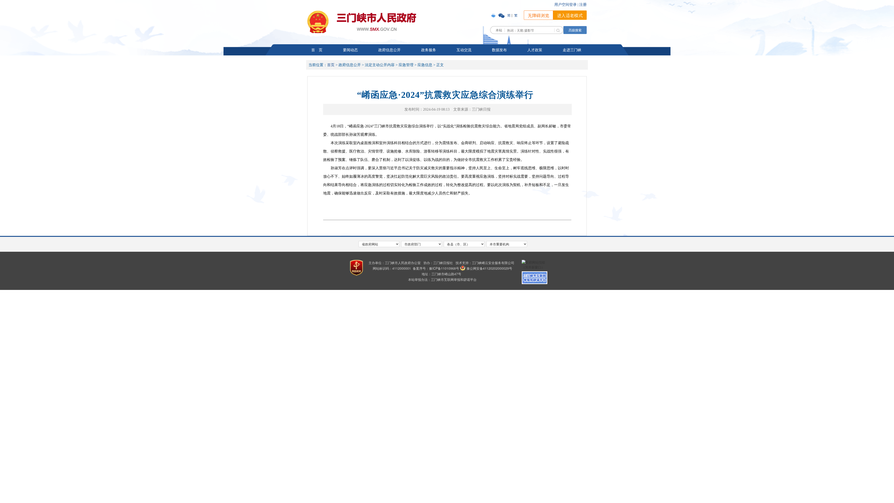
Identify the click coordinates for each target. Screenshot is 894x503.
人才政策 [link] (534, 49)
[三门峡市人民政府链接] (361, 21)
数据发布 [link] (499, 49)
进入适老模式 (570, 15)
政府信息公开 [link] (389, 49)
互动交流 (464, 49)
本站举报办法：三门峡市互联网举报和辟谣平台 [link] (442, 279)
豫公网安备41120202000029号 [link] (489, 268)
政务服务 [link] (428, 49)
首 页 (316, 49)
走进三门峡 (572, 49)
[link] (494, 15)
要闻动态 (350, 49)
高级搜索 (575, 30)
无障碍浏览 (538, 15)
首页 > (332, 65)
